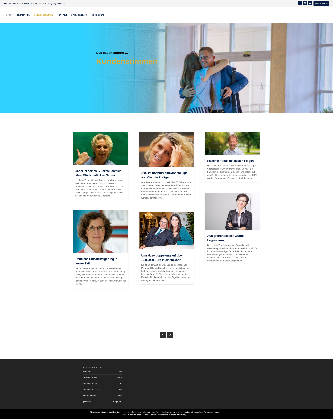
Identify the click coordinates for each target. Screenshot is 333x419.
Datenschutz (79, 15)
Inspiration (23, 15)
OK (224, 415)
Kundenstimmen (43, 15)
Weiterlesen (235, 415)
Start (9, 15)
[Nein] (329, 414)
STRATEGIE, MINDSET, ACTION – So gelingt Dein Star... (42, 3)
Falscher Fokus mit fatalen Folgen (230, 160)
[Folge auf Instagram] (170, 335)
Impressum (97, 15)
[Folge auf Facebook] (163, 335)
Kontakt (62, 15)
